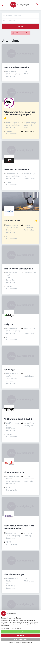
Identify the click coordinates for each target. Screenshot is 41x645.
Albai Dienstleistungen (14, 574)
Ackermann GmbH (12, 220)
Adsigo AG (8, 324)
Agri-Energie (9, 369)
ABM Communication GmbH (16, 169)
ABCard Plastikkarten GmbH (16, 67)
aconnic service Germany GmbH (18, 269)
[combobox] (20, 15)
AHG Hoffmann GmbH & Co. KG (18, 419)
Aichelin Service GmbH (14, 472)
